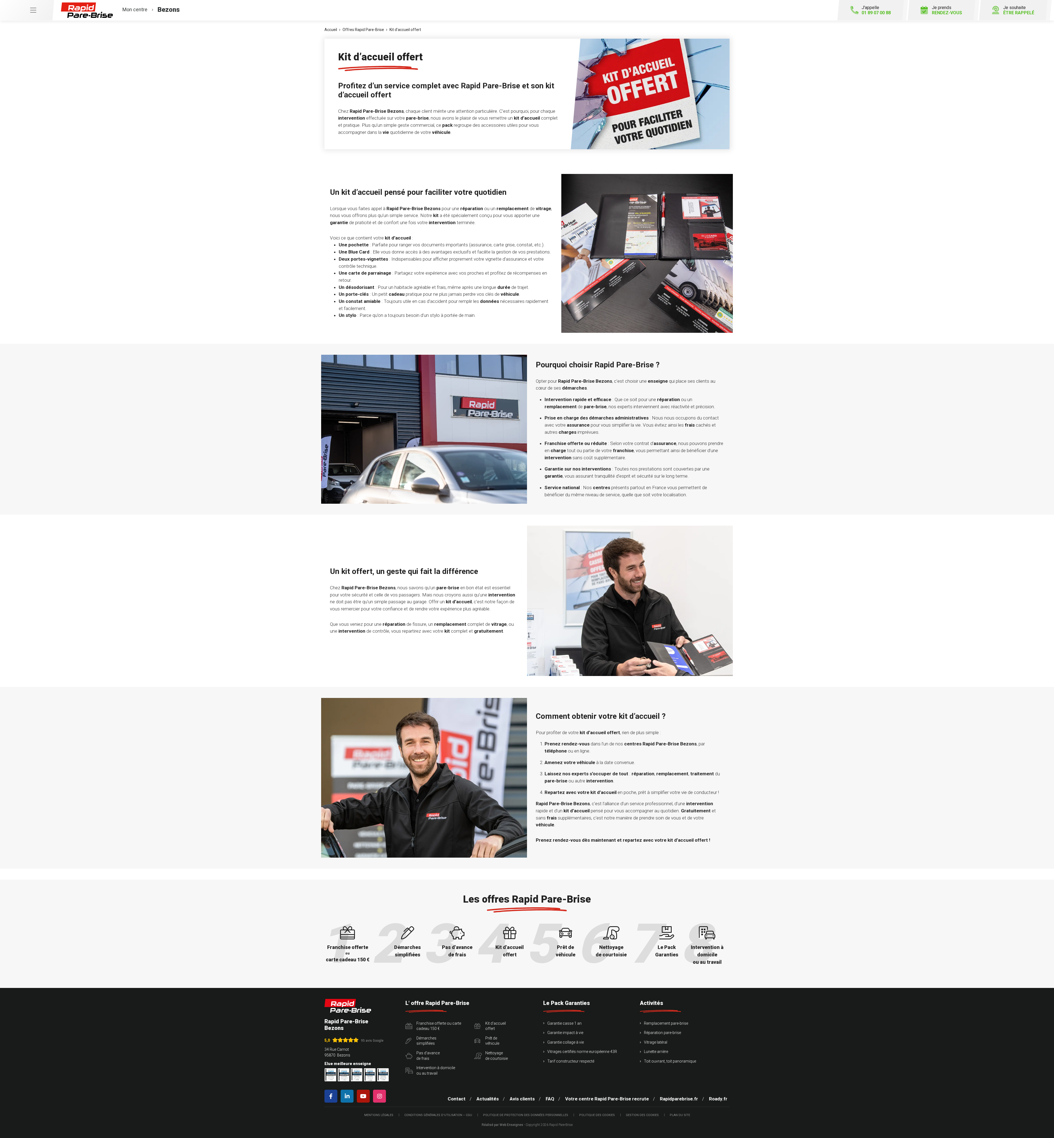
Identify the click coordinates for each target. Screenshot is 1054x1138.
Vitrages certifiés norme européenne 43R (582, 1051)
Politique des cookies (597, 1115)
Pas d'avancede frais (428, 1056)
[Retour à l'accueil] (347, 1006)
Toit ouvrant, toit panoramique (670, 1061)
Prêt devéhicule (492, 1041)
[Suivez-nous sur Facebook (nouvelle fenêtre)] (332, 1096)
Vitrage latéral (655, 1042)
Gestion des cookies (642, 1115)
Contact (457, 1099)
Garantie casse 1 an (564, 1023)
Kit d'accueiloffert (495, 1026)
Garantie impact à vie (565, 1032)
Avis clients (522, 1099)
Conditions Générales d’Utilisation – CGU (438, 1115)
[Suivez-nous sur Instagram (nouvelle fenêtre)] (380, 1096)
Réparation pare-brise (662, 1032)
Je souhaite (1018, 10)
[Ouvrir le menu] (27, 10)
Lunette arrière (656, 1051)
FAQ (550, 1099)
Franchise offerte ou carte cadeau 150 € (438, 1026)
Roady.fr (718, 1099)
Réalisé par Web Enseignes (502, 1125)
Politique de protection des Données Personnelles (525, 1115)
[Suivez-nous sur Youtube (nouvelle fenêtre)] (364, 1096)
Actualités (487, 1099)
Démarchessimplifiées (426, 1041)
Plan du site (680, 1115)
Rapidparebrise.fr (679, 1099)
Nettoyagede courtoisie (496, 1056)
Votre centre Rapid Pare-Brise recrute (607, 1099)
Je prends (947, 10)
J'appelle (876, 10)
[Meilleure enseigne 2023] (383, 1074)
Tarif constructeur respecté (570, 1061)
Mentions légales (378, 1115)
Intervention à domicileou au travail (435, 1070)
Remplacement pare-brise (666, 1023)
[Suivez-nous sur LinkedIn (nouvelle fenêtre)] (348, 1096)
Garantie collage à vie (565, 1042)
